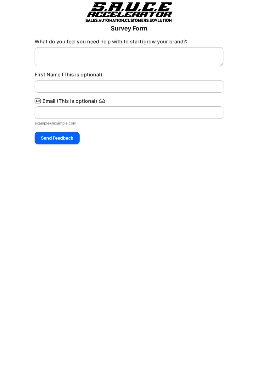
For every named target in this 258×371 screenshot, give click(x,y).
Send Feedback (57, 138)
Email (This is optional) (69, 101)
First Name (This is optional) (68, 74)
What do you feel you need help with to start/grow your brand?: (111, 41)
